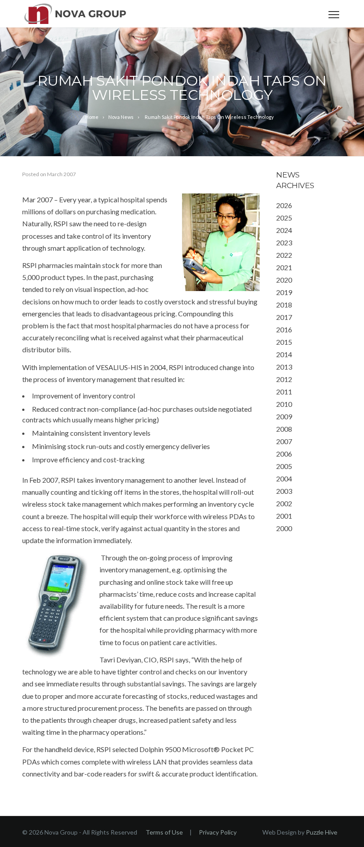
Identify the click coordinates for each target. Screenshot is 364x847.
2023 (284, 242)
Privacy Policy (218, 832)
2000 (284, 528)
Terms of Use (164, 832)
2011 (284, 391)
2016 (284, 329)
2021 (284, 267)
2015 (284, 342)
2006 (284, 453)
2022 (284, 255)
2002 (284, 503)
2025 (284, 217)
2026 (284, 205)
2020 (284, 280)
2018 (284, 304)
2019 (284, 292)
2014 (284, 354)
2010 (284, 404)
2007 (284, 441)
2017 (284, 317)
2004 (284, 478)
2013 (284, 366)
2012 (284, 379)
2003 (284, 491)
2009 (284, 416)
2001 (284, 516)
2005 (284, 466)
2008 (284, 429)
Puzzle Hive (321, 832)
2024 (284, 230)
